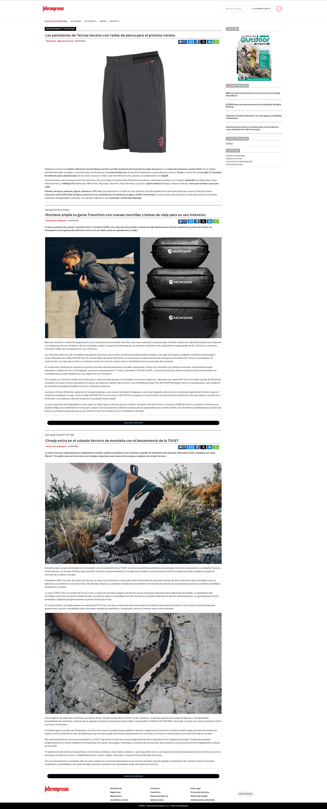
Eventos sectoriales (234, 164)
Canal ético (155, 792)
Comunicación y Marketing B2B (239, 161)
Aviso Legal (196, 788)
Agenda (103, 21)
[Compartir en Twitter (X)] (203, 42)
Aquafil (164, 175)
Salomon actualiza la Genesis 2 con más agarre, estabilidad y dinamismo (254, 117)
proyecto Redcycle (117, 172)
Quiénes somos (157, 800)
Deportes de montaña (56, 21)
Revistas (114, 21)
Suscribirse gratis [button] (261, 9)
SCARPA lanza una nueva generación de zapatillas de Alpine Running (253, 105)
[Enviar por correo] (190, 42)
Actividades (89, 21)
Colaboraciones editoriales (203, 800)
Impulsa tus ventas (234, 158)
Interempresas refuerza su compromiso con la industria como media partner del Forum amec (252, 128)
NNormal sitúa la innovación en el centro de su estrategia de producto (253, 94)
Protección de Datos (200, 792)
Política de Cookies (199, 796)
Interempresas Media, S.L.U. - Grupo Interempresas (167, 806)
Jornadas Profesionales (235, 156)
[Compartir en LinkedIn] (210, 42)
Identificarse (116, 788)
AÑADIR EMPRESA (245, 794)
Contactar (155, 788)
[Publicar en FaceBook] (197, 42)
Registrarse (115, 792)
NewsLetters (116, 796)
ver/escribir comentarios (133, 423)
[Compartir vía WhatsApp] (216, 42)
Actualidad (76, 21)
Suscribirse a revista (119, 800)
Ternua (48, 169)
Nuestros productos (159, 796)
